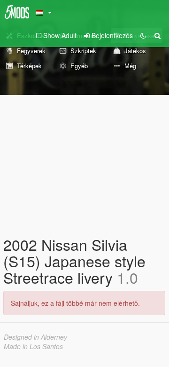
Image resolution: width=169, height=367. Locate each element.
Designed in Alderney (35, 337)
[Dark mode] (143, 35)
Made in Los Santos (33, 346)
